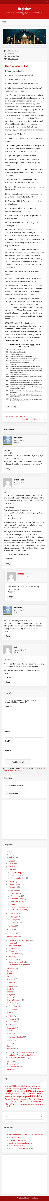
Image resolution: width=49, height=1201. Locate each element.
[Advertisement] (25, 819)
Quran (9, 1041)
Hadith (8, 1090)
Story (40, 1099)
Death (11, 861)
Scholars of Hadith (16, 962)
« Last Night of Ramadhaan (14, 416)
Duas (11, 864)
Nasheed (12, 933)
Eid (8, 407)
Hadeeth (10, 986)
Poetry (10, 1012)
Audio (9, 929)
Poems (7, 1097)
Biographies (12, 937)
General (11, 56)
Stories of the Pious (17, 1058)
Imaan (9, 992)
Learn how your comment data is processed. (24, 769)
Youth (7, 1106)
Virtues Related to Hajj (25, 1104)
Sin (27, 1099)
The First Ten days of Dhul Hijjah (20, 1148)
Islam (17, 56)
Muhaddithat (14, 946)
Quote (9, 1033)
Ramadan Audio (17, 899)
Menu (4, 22)
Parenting (13, 1006)
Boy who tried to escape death (21, 1052)
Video (9, 1069)
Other (11, 948)
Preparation (15, 896)
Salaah (9, 1043)
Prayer (13, 1096)
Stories (10, 1049)
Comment (9, 707)
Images (10, 994)
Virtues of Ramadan (19, 910)
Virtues (12, 926)
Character (38, 1086)
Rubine (35, 1198)
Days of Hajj (16, 873)
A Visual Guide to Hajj (16, 1146)
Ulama (8, 1104)
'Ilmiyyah (14, 917)
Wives (35, 1104)
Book (31, 1086)
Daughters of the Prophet (19, 940)
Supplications (17, 1101)
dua (28, 1089)
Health (11, 882)
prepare (19, 1097)
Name (7, 731)
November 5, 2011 (20, 441)
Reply (8, 469)
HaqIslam (24, 8)
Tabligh (10, 1061)
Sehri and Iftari (17, 901)
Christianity (16, 1089)
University (15, 922)
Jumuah (33, 1091)
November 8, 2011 (20, 611)
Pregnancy (13, 1009)
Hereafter (13, 1019)
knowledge (40, 1091)
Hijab (9, 989)
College (14, 920)
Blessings (11, 968)
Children (8, 1089)
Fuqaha (12, 943)
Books (10, 971)
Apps (9, 855)
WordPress (24, 1198)
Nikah (33, 1093)
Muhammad (26, 1093)
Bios (26, 1086)
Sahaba (12, 957)
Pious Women (14, 954)
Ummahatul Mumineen (18, 965)
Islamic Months (15, 884)
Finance (12, 866)
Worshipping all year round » (33, 419)
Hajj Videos (15, 875)
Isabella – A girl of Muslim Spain (22, 1055)
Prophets (11, 1028)
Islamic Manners (13, 1000)
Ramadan (12, 887)
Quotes (36, 1096)
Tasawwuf (11, 1064)
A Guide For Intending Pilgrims (19, 1143)
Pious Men (13, 951)
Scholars (12, 959)
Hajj (14, 407)
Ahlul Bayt (8, 1086)
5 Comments (13, 59)
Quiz (9, 1031)
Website (8, 751)
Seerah (10, 1046)
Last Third (15, 893)
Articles (10, 857)
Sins (10, 1024)
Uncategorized (13, 1067)
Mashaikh (18, 1093)
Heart (18, 1091)
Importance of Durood (16, 1140)
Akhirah (10, 852)
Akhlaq (15, 1086)
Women (41, 1104)
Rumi (24, 1099)
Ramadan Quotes (16, 1037)
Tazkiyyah (36, 1101)
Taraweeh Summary (18, 907)
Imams (23, 1091)
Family (9, 976)
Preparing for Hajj (18, 878)
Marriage (10, 1003)
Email (7, 741)
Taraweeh (15, 904)
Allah (11, 1016)
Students (12, 913)
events (10, 974)
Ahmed (11, 53)
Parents (12, 1021)
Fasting (14, 891)
